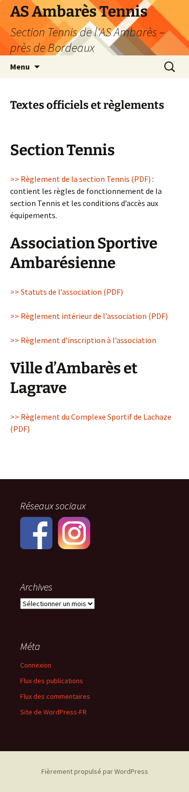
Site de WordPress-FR (53, 711)
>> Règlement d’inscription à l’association (83, 340)
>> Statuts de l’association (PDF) (66, 292)
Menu (20, 66)
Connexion (35, 665)
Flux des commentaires (55, 696)
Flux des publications (51, 680)
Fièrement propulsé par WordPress (94, 771)
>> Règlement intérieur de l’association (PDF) (89, 316)
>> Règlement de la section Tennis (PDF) (80, 179)
